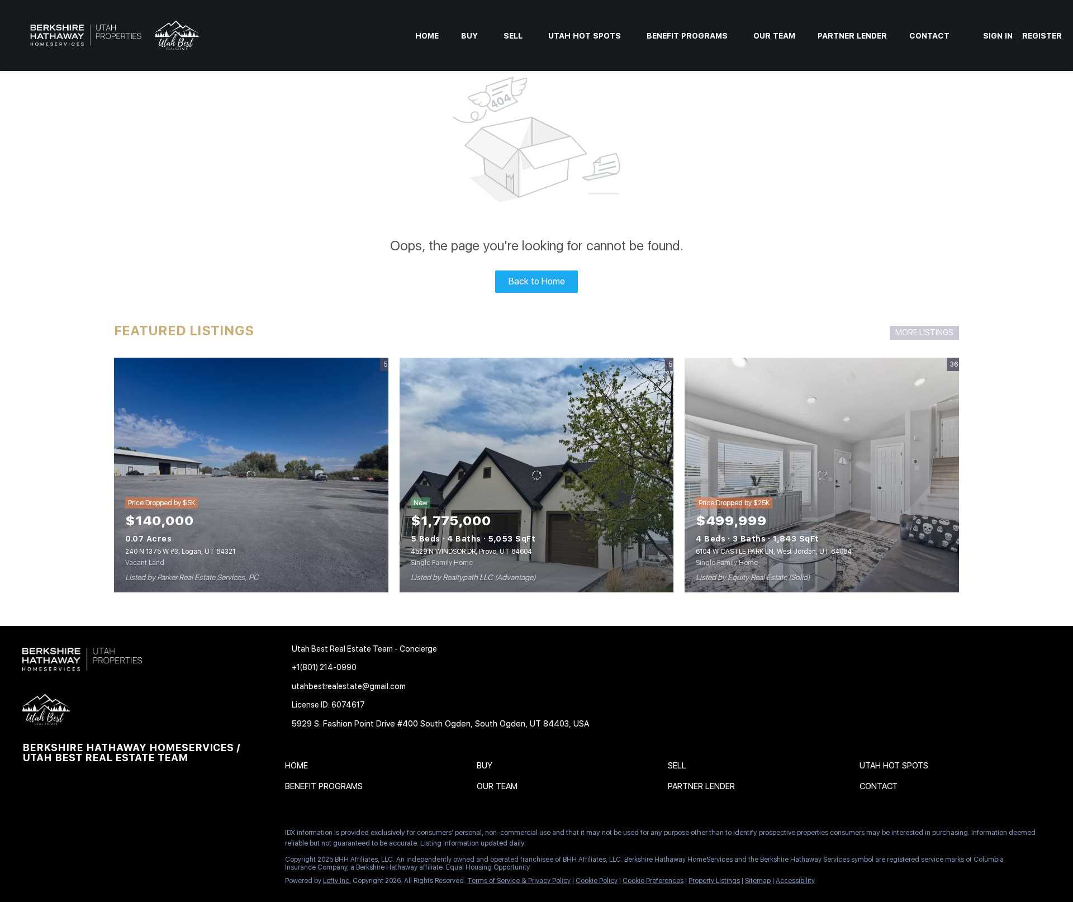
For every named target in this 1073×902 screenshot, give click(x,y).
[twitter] (75, 835)
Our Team (774, 35)
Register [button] (1042, 35)
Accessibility (795, 881)
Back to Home (537, 281)
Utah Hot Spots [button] (584, 35)
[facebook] (30, 835)
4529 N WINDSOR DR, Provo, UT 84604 (471, 552)
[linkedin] (53, 835)
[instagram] (120, 835)
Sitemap (758, 881)
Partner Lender (852, 35)
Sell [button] (513, 35)
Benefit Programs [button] (687, 35)
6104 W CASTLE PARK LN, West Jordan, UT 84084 (774, 552)
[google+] (187, 835)
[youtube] (142, 835)
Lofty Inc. (337, 881)
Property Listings (714, 881)
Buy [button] (469, 35)
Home (427, 35)
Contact (929, 35)
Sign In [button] (998, 35)
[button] (299, 768)
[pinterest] (164, 835)
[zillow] (97, 835)
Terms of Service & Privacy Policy (519, 881)
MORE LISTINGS (924, 332)
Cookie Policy (597, 881)
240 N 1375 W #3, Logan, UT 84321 (180, 552)
